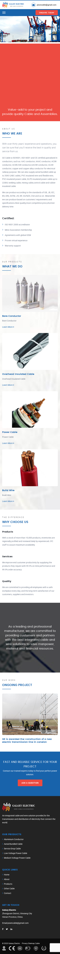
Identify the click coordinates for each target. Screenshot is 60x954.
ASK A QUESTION (30, 783)
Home (6, 874)
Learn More (7, 326)
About (6, 879)
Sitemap (31, 943)
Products (8, 883)
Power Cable (9, 432)
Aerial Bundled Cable (13, 844)
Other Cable (9, 888)
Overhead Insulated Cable (18, 374)
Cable (37, 943)
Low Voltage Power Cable (15, 853)
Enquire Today (46, 12)
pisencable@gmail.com (46, 4)
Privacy (25, 943)
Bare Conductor (11, 316)
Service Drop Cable (12, 848)
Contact (7, 893)
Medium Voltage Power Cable (17, 857)
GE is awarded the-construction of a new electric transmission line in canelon (27, 740)
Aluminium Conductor (14, 839)
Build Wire (8, 490)
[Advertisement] (30, 73)
